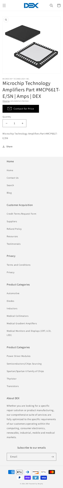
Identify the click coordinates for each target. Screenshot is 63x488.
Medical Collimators (17, 315)
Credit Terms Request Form (21, 213)
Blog (9, 192)
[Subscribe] (52, 457)
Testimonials (13, 243)
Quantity (7, 116)
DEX (27, 484)
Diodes (10, 300)
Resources (12, 236)
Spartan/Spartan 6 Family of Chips (25, 371)
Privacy (10, 272)
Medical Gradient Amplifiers (22, 323)
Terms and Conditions (19, 264)
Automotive (13, 293)
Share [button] (9, 146)
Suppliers (12, 221)
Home (10, 170)
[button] (4, 5)
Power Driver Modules (19, 356)
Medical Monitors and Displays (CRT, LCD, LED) (29, 333)
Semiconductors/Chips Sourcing (24, 363)
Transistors (13, 386)
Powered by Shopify (36, 484)
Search (10, 185)
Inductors (12, 308)
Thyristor (11, 378)
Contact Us (13, 177)
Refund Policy (14, 228)
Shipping (6, 101)
